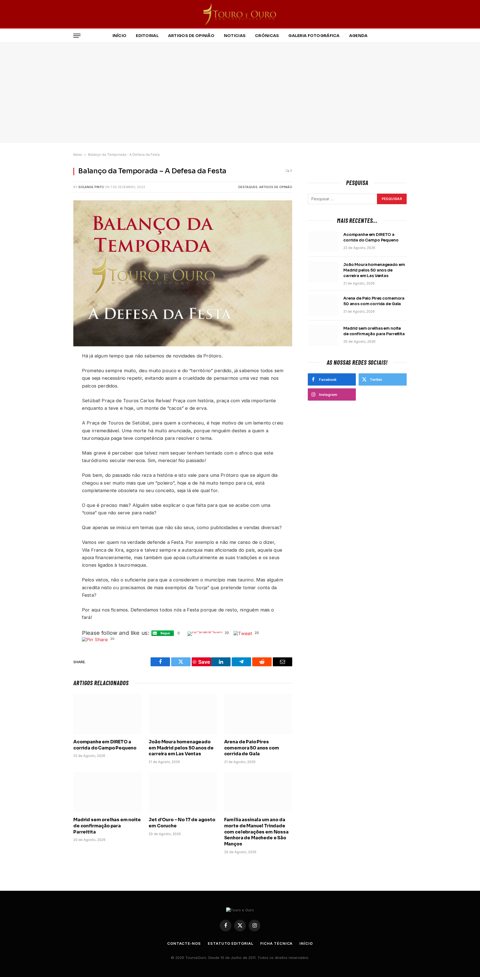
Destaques (248, 187)
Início (119, 35)
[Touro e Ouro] (240, 14)
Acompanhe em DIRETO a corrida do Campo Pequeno (104, 745)
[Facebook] (53, 370)
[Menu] (77, 35)
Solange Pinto (91, 187)
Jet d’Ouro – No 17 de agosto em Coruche (182, 823)
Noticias (235, 35)
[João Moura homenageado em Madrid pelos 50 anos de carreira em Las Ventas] (183, 714)
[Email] (53, 429)
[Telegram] (53, 409)
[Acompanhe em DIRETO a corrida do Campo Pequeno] (107, 714)
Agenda (358, 35)
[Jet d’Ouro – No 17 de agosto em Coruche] (183, 792)
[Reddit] (53, 396)
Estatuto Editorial (230, 943)
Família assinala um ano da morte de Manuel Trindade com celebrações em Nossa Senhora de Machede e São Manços (256, 832)
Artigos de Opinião (191, 35)
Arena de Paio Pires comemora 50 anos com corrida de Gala (251, 748)
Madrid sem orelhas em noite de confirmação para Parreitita (107, 826)
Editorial (147, 35)
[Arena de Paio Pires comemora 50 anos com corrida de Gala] (258, 714)
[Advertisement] (240, 93)
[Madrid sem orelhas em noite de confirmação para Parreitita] (107, 792)
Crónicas (267, 35)
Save (57, 421)
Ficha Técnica (276, 943)
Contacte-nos (184, 943)
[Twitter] (53, 383)
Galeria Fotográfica (313, 35)
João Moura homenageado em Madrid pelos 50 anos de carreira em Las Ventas (181, 748)
